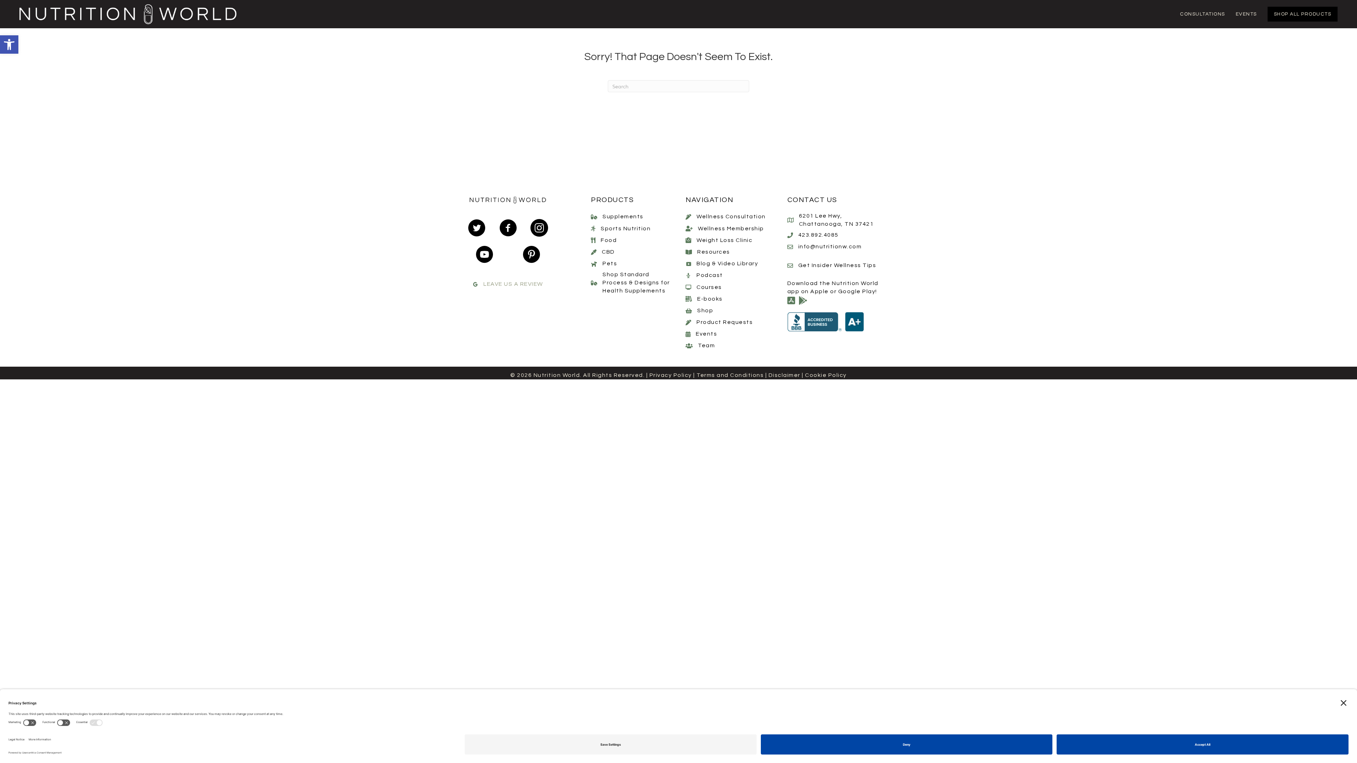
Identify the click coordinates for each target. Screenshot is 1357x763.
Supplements (623, 216)
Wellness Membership (731, 228)
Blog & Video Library (727, 263)
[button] (9, 44)
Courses (709, 287)
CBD (608, 252)
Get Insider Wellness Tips (837, 265)
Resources (713, 252)
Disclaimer (784, 375)
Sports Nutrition (626, 228)
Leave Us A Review (513, 284)
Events (706, 334)
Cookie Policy (826, 375)
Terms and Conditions (730, 375)
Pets (610, 263)
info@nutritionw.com (830, 246)
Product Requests (725, 322)
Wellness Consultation (731, 216)
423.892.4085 (818, 235)
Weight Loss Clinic (724, 240)
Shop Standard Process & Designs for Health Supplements (636, 283)
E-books (710, 299)
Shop (705, 310)
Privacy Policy (671, 375)
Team (706, 345)
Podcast (710, 275)
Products (612, 199)
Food (609, 240)
